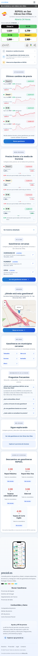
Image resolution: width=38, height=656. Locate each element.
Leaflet (19, 326)
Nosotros (3, 646)
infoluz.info (24, 653)
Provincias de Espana (7, 591)
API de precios (5, 614)
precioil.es (6, 573)
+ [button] (4, 302)
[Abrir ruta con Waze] (27, 45)
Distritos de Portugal (7, 594)
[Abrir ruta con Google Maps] (31, 45)
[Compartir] (34, 45)
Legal (17, 646)
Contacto (23, 646)
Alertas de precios (6, 611)
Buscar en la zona (18, 330)
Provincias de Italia (7, 600)
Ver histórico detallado (12, 230)
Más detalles (10, 481)
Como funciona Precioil (8, 617)
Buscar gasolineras (19, 141)
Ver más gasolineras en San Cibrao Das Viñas (19, 436)
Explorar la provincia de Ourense (19, 444)
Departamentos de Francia (9, 597)
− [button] (4, 305)
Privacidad (11, 646)
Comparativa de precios (8, 608)
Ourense (7, 6)
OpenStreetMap (26, 326)
